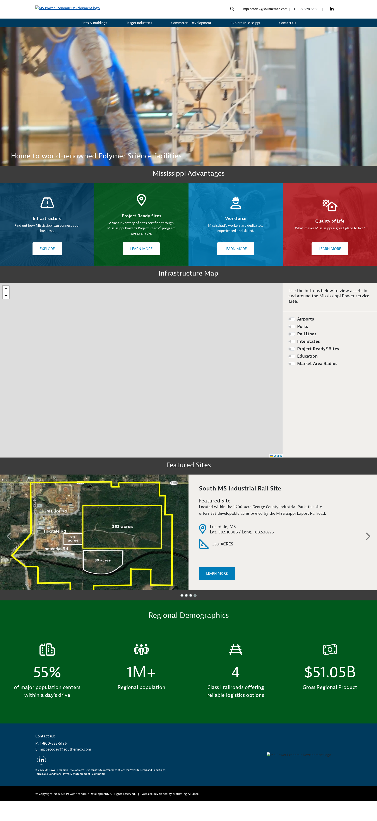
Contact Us (98, 793)
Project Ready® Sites (318, 348)
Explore (47, 249)
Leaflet (277, 455)
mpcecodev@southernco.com (265, 9)
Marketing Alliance (186, 813)
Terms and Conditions (48, 793)
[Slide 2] (186, 615)
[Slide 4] (195, 615)
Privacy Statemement (76, 793)
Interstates (308, 341)
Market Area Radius (317, 363)
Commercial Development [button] (191, 23)
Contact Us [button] (288, 23)
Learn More (141, 249)
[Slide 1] (181, 615)
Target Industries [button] (139, 23)
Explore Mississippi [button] (246, 23)
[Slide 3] (190, 615)
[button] (6, 289)
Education (307, 356)
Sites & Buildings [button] (94, 23)
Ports (302, 326)
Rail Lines (306, 334)
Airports (305, 319)
